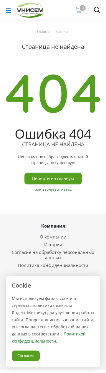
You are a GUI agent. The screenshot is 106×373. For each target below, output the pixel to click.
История (53, 244)
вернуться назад (57, 189)
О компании (53, 237)
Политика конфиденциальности (53, 265)
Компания (53, 226)
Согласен (25, 355)
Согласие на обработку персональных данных (53, 254)
